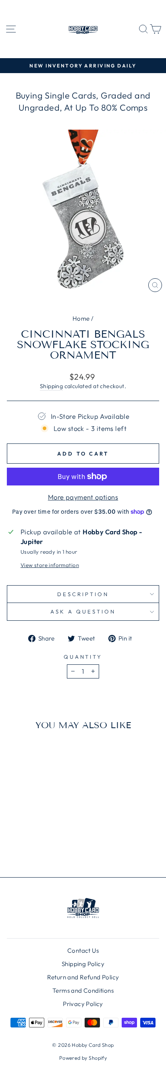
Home (81, 318)
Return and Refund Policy (83, 977)
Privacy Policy (83, 1004)
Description (83, 594)
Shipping (51, 386)
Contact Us (83, 950)
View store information (50, 565)
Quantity (83, 656)
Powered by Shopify (83, 1057)
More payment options (83, 497)
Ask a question (83, 611)
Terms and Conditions (83, 990)
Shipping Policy (83, 964)
